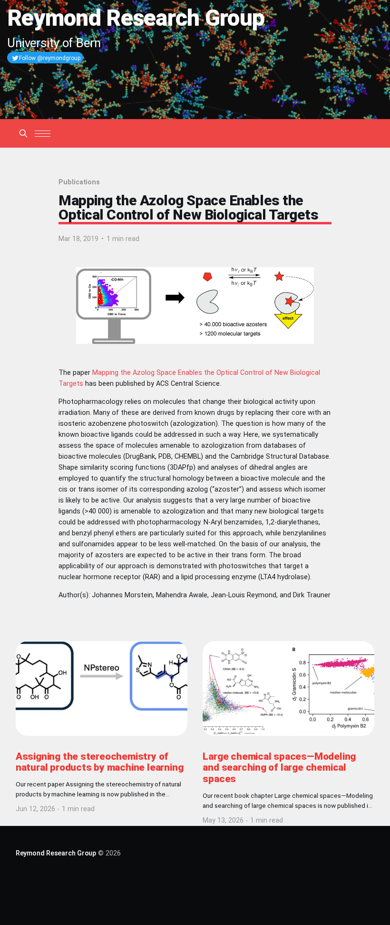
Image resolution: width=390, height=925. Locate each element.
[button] (42, 133)
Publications (79, 182)
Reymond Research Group (56, 853)
